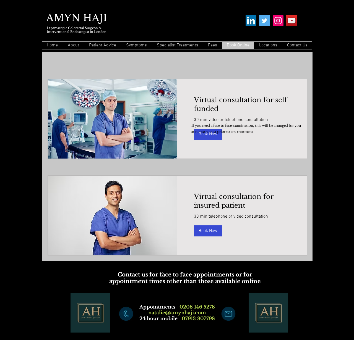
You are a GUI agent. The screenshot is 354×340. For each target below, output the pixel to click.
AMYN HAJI (76, 18)
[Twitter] (264, 20)
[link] (242, 104)
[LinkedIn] (251, 20)
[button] (208, 230)
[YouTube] (291, 20)
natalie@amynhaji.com (177, 313)
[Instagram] (278, 20)
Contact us (133, 274)
